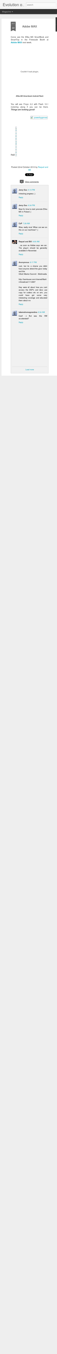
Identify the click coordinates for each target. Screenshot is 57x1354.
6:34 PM (31, 205)
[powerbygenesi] (39, 117)
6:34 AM (41, 312)
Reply (21, 197)
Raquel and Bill (25, 241)
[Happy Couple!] (16, 154)
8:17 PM (33, 262)
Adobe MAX (29, 26)
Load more (29, 369)
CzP (20, 223)
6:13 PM (31, 189)
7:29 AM (26, 223)
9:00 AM (36, 241)
